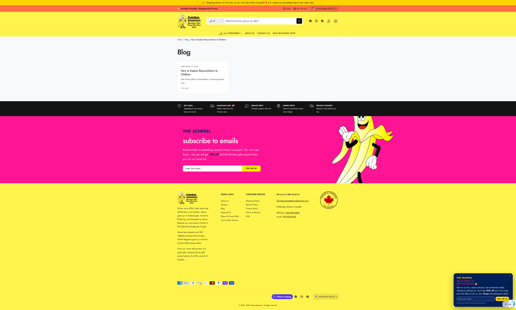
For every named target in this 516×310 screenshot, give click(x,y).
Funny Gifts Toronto (229, 220)
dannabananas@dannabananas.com (293, 200)
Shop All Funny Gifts (230, 216)
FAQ (248, 216)
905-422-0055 (289, 216)
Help (288, 8)
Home (179, 39)
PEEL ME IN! (251, 169)
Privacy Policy (252, 208)
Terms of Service (253, 212)
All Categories (231, 33)
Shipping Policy (252, 200)
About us (225, 200)
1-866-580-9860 (292, 212)
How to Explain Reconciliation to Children (208, 39)
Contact (224, 204)
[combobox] (264, 20)
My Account (302, 8)
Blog (187, 39)
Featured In (226, 212)
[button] (335, 20)
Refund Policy (252, 204)
